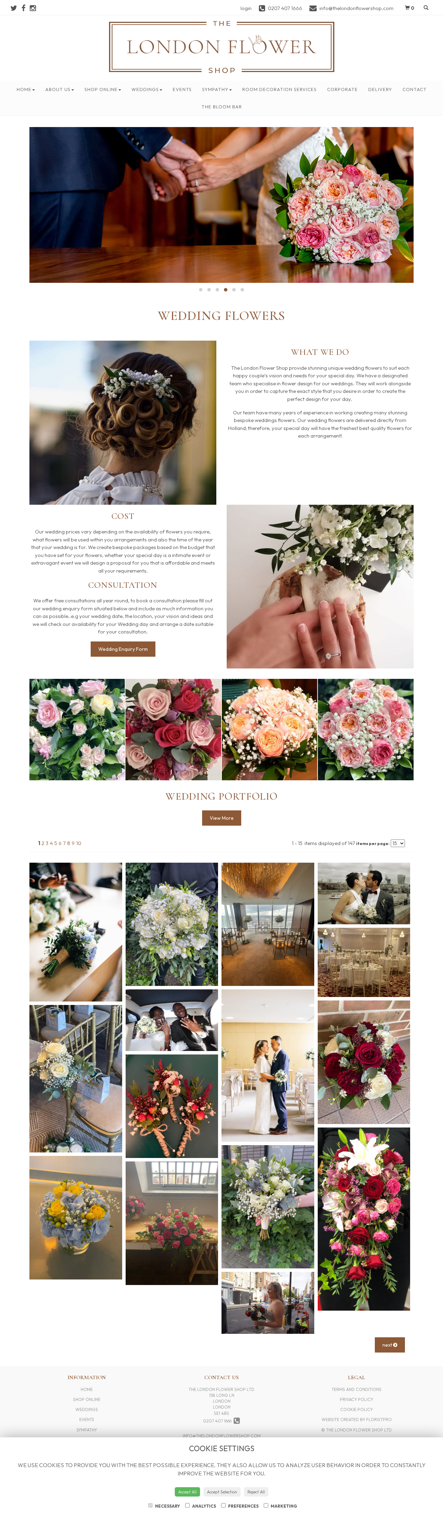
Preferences (243, 1506)
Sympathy (215, 89)
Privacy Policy (356, 1399)
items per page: (373, 843)
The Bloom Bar (221, 106)
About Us (58, 89)
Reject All (256, 1491)
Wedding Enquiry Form (123, 649)
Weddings (145, 89)
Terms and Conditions (356, 1389)
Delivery (380, 89)
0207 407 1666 (218, 1420)
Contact (415, 89)
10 (78, 843)
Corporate (342, 89)
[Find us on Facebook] (25, 7)
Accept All (187, 1491)
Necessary (167, 1506)
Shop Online (101, 89)
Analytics (203, 1506)
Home (24, 89)
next (387, 1345)
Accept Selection (222, 1491)
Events (182, 89)
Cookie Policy (356, 1409)
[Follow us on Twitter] (15, 7)
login (246, 8)
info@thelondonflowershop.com (222, 1435)
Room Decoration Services (279, 89)
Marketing (283, 1506)
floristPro (379, 1419)
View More (222, 818)
